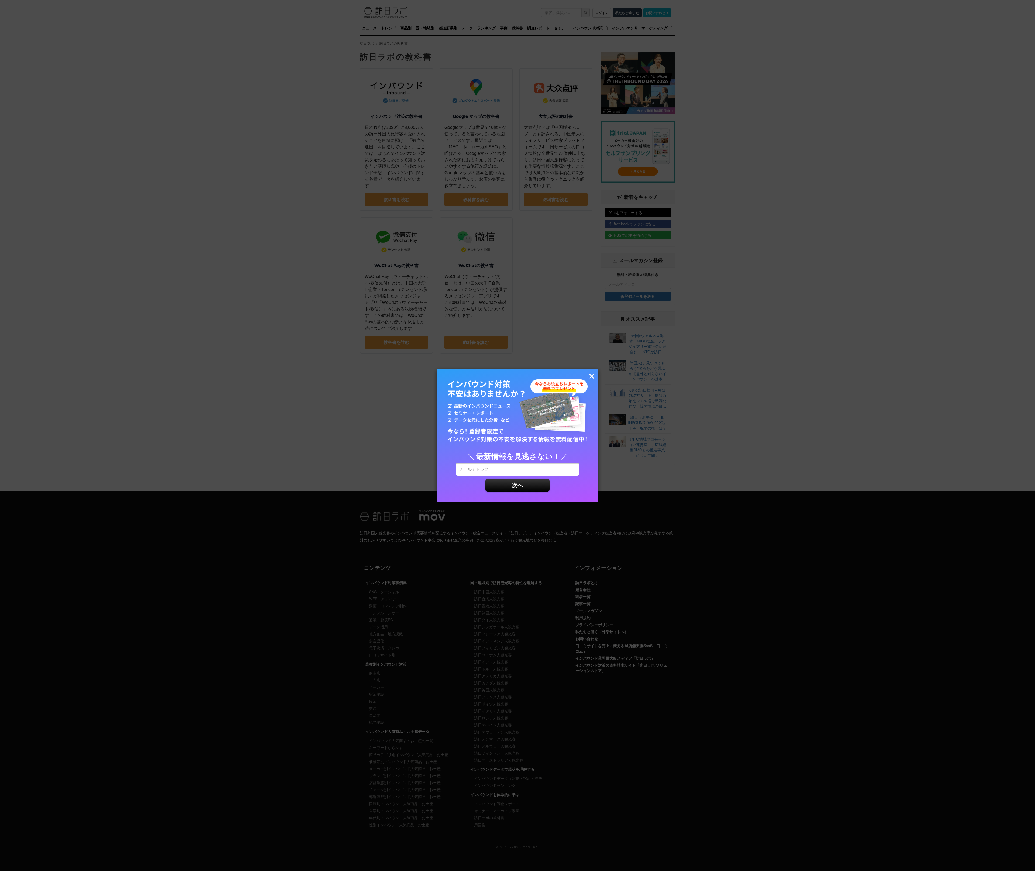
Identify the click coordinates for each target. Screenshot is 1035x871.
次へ (517, 485)
